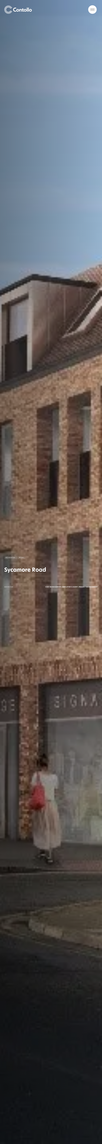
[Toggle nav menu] (92, 9)
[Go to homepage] (51, 9)
